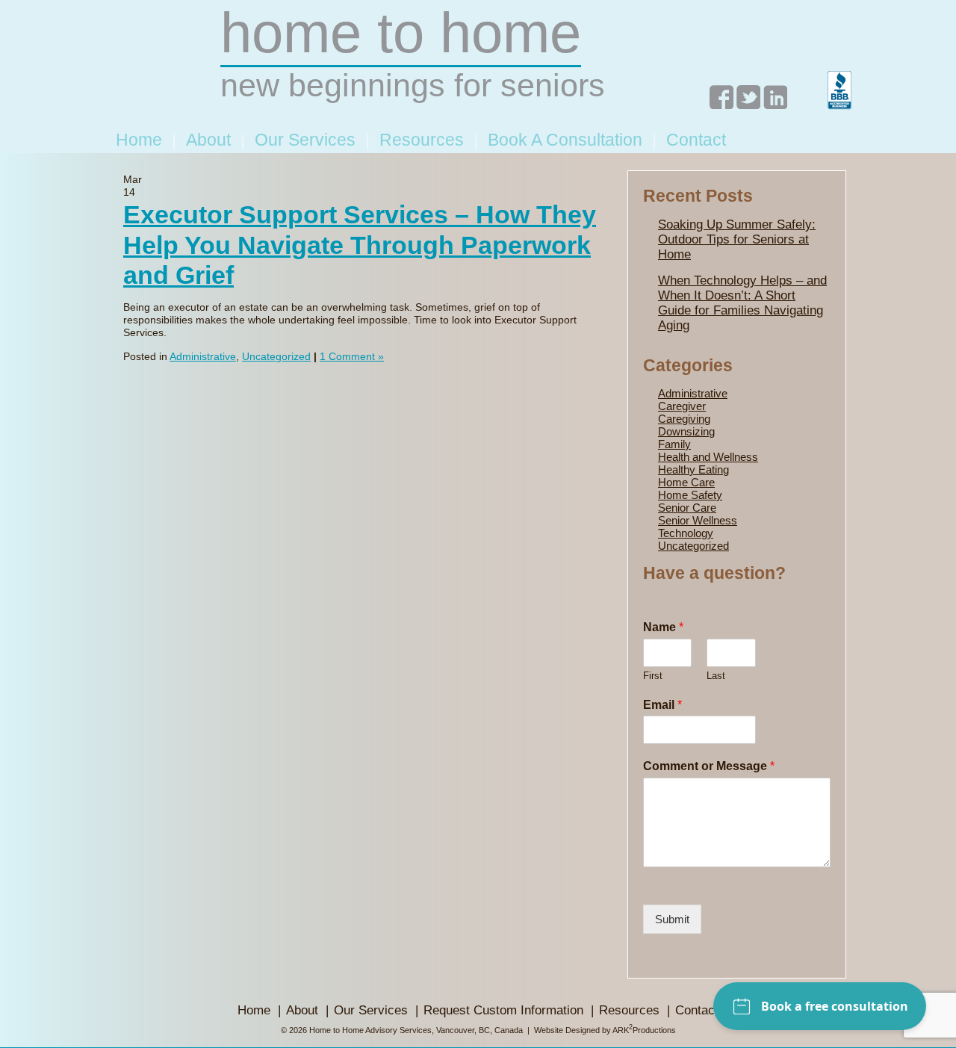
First (652, 675)
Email (662, 704)
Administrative (203, 356)
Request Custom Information (503, 1010)
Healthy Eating (693, 469)
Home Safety (690, 495)
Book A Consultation (565, 139)
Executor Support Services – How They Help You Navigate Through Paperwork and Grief (359, 245)
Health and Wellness (708, 456)
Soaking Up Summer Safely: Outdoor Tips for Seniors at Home (737, 239)
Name (663, 627)
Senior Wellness (697, 520)
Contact (696, 139)
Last (716, 675)
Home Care (686, 482)
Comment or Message (709, 766)
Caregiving (684, 418)
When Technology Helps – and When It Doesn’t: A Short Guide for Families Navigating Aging (742, 302)
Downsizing (686, 431)
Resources (421, 139)
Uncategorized (276, 356)
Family (674, 444)
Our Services (305, 139)
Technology (685, 533)
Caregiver (682, 406)
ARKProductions (644, 1030)
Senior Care (687, 507)
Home (139, 139)
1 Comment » (352, 356)
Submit (672, 919)
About (208, 139)
